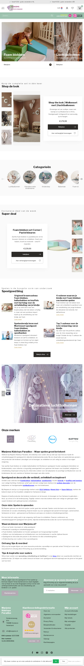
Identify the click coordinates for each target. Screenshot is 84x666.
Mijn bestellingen (70, 614)
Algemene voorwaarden (52, 614)
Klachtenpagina (49, 642)
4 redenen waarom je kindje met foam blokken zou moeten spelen (68, 298)
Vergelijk (68, 625)
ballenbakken (36, 481)
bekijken (26, 254)
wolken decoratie (63, 483)
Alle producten (70, 628)
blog (54, 556)
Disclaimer (47, 618)
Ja (56, 661)
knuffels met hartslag (74, 481)
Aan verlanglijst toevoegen (62, 133)
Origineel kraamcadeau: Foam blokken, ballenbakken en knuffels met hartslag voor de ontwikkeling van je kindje (27, 300)
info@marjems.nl (12, 631)
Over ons (47, 611)
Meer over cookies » (74, 661)
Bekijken (61, 127)
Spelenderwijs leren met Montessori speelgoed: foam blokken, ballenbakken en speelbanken (26, 328)
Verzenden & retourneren (52, 628)
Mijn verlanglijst (70, 621)
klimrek (60, 481)
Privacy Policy (48, 621)
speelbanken (47, 481)
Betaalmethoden (49, 625)
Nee (63, 661)
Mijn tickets (68, 618)
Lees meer (18, 319)
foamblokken (25, 481)
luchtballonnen (28, 485)
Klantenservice (9, 593)
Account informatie (71, 611)
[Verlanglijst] (72, 8)
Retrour (46, 632)
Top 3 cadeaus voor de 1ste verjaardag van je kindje (67, 325)
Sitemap (46, 639)
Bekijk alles (40, 354)
